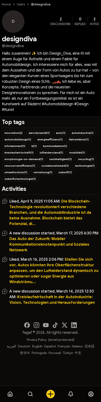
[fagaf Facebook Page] (27, 325)
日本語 (89, 346)
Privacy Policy (37, 340)
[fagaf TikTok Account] (55, 325)
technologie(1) (85, 165)
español (50, 346)
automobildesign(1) (17, 139)
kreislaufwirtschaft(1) (19, 152)
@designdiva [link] (40, 4)
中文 (78, 353)
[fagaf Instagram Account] (36, 325)
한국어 (25, 353)
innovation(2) (13, 133)
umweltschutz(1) (15, 172)
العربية (11, 346)
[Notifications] (71, 394)
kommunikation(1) (55, 146)
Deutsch (24, 346)
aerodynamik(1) (39, 133)
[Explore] (30, 394)
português (39, 353)
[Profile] (91, 394)
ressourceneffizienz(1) (19, 165)
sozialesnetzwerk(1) (55, 165)
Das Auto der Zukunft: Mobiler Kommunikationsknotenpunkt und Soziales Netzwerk (49, 244)
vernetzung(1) (42, 172)
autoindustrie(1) (82, 133)
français (64, 346)
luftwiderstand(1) (51, 152)
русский (55, 353)
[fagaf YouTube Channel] (46, 325)
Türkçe (68, 353)
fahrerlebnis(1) (79, 139)
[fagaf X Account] (64, 325)
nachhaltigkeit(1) (60, 159)
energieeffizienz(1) (50, 139)
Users (21, 4)
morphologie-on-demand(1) (23, 159)
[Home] (10, 394)
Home (6, 4)
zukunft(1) (65, 172)
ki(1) (34, 146)
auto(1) (61, 133)
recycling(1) (86, 159)
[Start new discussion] (50, 394)
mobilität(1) (77, 152)
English (37, 346)
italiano (77, 346)
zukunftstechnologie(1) (20, 178)
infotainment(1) (14, 146)
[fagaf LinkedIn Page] (74, 325)
